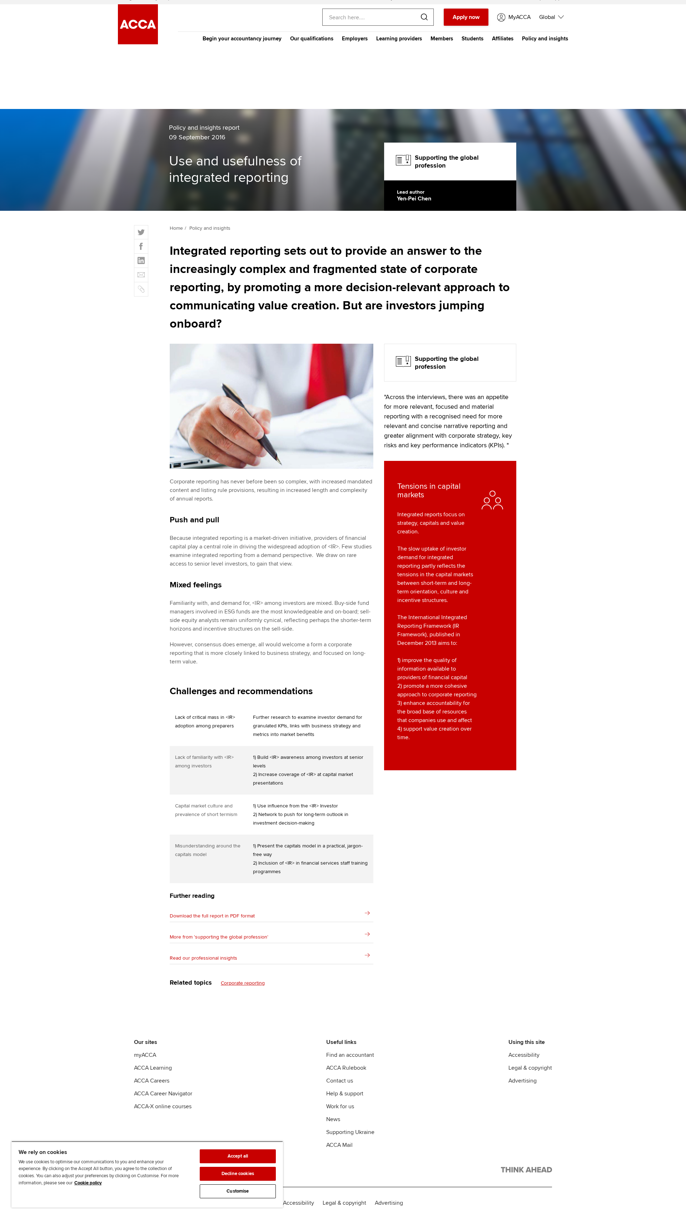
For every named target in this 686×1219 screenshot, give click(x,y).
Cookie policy (88, 1183)
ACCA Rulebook (346, 1067)
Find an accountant (350, 1055)
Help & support (344, 1093)
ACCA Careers (151, 1080)
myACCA (145, 1055)
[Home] (138, 42)
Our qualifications (311, 38)
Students (472, 38)
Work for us (340, 1106)
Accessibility (524, 1055)
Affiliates (502, 38)
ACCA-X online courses (163, 1106)
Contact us (339, 1080)
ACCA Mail (339, 1145)
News (333, 1119)
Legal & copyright (530, 1067)
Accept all (238, 1156)
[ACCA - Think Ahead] (526, 1171)
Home (176, 228)
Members (442, 38)
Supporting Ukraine (350, 1132)
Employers (355, 38)
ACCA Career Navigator (163, 1093)
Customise (238, 1191)
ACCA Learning (153, 1067)
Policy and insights (545, 38)
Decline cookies (238, 1173)
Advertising (522, 1080)
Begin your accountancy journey (242, 38)
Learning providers (399, 38)
